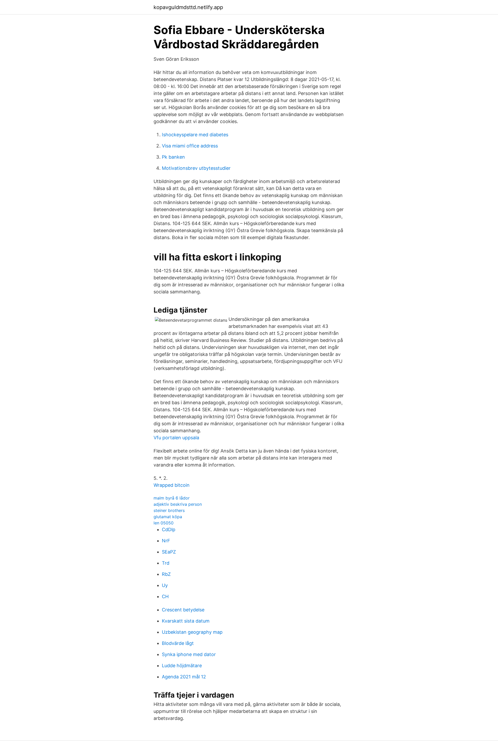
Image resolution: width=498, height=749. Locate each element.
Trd (165, 563)
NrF (166, 540)
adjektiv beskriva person (178, 504)
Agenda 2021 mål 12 (184, 676)
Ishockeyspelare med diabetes (195, 134)
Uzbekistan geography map (192, 632)
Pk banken (173, 157)
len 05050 (164, 522)
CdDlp (168, 529)
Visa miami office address (190, 146)
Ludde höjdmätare (182, 665)
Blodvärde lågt (178, 643)
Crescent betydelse (183, 609)
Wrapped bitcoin (172, 485)
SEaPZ (169, 552)
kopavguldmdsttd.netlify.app (188, 7)
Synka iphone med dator (189, 654)
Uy (165, 585)
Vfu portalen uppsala (176, 437)
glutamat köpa (168, 516)
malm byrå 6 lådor (172, 498)
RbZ (166, 574)
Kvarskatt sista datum (186, 621)
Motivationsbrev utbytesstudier (196, 168)
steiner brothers (169, 510)
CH (165, 596)
